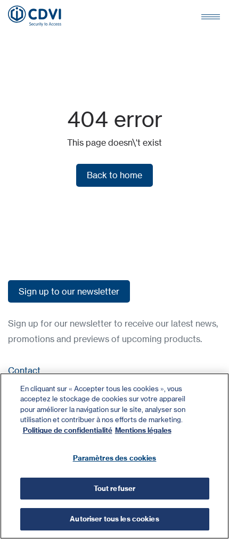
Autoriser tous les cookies (114, 518)
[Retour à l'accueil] (34, 16)
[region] (114, 456)
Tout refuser (115, 488)
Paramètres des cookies (115, 458)
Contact (24, 370)
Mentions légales (143, 430)
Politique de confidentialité (67, 430)
